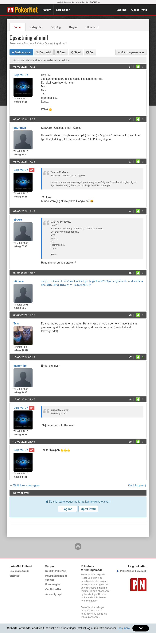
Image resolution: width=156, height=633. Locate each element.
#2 (130, 119)
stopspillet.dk (82, 2)
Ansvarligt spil (53, 594)
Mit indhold (92, 27)
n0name (19, 281)
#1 (130, 66)
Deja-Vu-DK (21, 75)
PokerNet (23, 9)
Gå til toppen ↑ (137, 485)
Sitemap (14, 575)
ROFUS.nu (95, 2)
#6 (130, 315)
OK (141, 628)
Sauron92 (20, 127)
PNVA (38, 43)
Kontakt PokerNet (55, 571)
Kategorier (36, 27)
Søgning (56, 27)
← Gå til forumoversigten (25, 485)
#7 (130, 357)
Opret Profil (139, 10)
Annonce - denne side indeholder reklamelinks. (41, 60)
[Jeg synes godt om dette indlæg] (138, 66)
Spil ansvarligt (67, 2)
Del (91, 52)
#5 (130, 273)
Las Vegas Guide (19, 571)
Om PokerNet (53, 589)
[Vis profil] (23, 86)
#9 (130, 441)
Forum (46, 10)
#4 (130, 211)
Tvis (16, 323)
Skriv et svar (22, 52)
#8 (130, 399)
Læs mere (124, 628)
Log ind (121, 10)
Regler (73, 27)
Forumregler (52, 584)
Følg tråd (45, 52)
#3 (130, 161)
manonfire (20, 365)
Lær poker (63, 10)
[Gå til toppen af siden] (78, 548)
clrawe (18, 219)
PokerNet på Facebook (132, 571)
